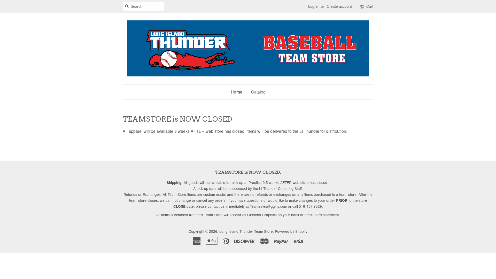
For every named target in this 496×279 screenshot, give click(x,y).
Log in (313, 6)
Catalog (258, 92)
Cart (369, 6)
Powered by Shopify (291, 231)
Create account (339, 6)
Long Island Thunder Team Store (246, 231)
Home (236, 92)
